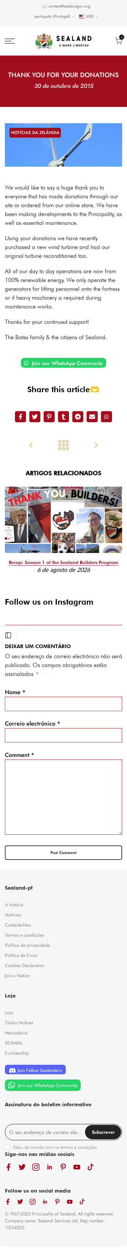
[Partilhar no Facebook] (20, 416)
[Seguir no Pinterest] (63, 1167)
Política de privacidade (27, 945)
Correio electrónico (33, 723)
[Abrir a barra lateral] (8, 635)
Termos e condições (24, 935)
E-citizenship (17, 1053)
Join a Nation (17, 975)
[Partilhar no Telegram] (77, 416)
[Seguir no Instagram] (35, 1167)
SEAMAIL (13, 1043)
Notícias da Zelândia (35, 132)
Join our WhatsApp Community (66, 363)
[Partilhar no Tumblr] (63, 416)
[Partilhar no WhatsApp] (106, 416)
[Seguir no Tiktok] (90, 1167)
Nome (15, 692)
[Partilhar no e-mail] (92, 416)
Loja (9, 1012)
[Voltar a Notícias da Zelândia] (63, 446)
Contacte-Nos (18, 925)
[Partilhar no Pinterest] (49, 416)
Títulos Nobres (19, 1022)
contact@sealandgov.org (69, 6)
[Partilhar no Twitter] (34, 416)
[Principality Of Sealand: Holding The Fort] (96, 446)
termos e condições (79, 1147)
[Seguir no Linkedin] (49, 1167)
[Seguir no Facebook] (8, 1167)
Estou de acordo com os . (55, 1147)
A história (14, 904)
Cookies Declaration (24, 965)
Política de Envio (21, 955)
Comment (20, 755)
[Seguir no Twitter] (22, 1167)
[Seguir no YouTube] (76, 1167)
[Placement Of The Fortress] (31, 446)
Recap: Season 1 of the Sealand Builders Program (63, 562)
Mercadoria (16, 1032)
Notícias (13, 914)
